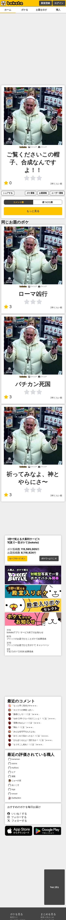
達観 (13, 776)
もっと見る (33, 211)
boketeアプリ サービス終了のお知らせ (25, 631)
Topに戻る (54, 887)
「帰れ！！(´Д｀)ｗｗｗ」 (22, 727)
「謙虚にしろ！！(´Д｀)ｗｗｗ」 (25, 714)
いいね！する (18, 813)
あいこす (15, 785)
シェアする (8, 193)
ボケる (24, 9)
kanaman (16, 759)
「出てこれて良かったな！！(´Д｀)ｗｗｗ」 (30, 736)
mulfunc (15, 767)
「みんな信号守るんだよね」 (24, 731)
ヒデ (13, 772)
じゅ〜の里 (16, 780)
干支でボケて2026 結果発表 (20, 650)
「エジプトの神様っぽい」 (23, 710)
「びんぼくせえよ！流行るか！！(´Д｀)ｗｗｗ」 (32, 740)
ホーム (7, 9)
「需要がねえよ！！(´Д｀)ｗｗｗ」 (26, 723)
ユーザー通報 (57, 193)
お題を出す (41, 9)
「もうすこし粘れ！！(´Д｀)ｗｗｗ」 (27, 744)
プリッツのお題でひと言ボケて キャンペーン (28, 644)
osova (14, 763)
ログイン (58, 3)
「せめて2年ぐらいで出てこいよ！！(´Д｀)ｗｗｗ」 (34, 718)
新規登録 (45, 3)
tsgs (13, 789)
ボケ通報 (30, 193)
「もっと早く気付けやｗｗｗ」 (24, 705)
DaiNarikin (16, 798)
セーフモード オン (17, 558)
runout (14, 793)
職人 (58, 9)
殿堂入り (14, 917)
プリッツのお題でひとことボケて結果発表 (26, 637)
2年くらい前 (56, 184)
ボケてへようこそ (49, 558)
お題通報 (43, 193)
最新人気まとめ (47, 917)
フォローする (18, 817)
